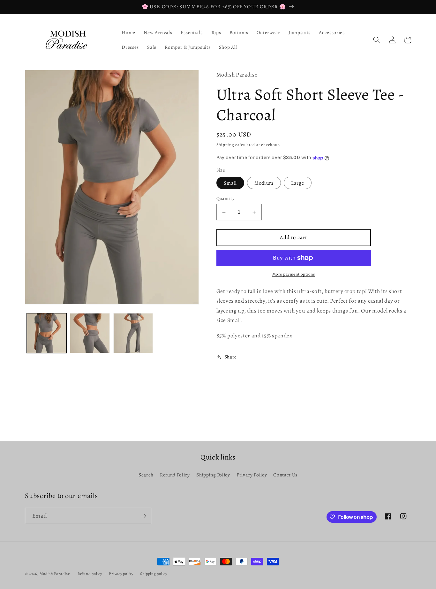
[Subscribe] (143, 516)
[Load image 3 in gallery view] (133, 333)
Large (297, 183)
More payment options (293, 274)
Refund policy (90, 573)
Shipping (225, 145)
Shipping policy (153, 573)
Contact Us (285, 474)
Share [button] (230, 356)
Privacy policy (121, 573)
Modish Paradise (55, 573)
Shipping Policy (213, 474)
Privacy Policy (252, 474)
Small (230, 183)
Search (146, 474)
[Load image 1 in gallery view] (47, 333)
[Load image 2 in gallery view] (90, 333)
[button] (376, 40)
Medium (264, 183)
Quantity (225, 198)
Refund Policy (175, 474)
